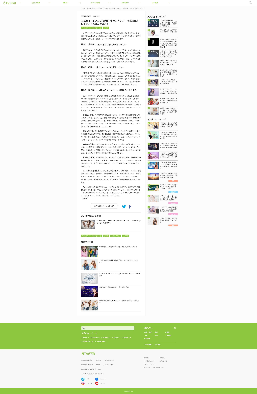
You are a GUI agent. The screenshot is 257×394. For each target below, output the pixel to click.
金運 (156, 332)
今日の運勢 (147, 344)
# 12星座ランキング (87, 28)
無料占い (86, 337)
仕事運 (167, 332)
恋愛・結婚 (147, 332)
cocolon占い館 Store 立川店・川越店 (91, 369)
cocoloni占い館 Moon (87, 364)
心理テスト (117, 337)
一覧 (174, 328)
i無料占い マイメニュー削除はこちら (153, 367)
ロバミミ (98, 360)
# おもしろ (98, 28)
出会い (157, 335)
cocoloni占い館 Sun (86, 360)
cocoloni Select (109, 360)
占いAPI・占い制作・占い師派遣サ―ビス (92, 373)
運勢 (145, 335)
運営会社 (146, 358)
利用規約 (162, 358)
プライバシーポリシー (150, 364)
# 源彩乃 (105, 28)
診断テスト (127, 337)
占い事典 (157, 344)
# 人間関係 (125, 236)
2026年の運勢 (101, 341)
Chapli (98, 364)
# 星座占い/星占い (115, 236)
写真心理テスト (88, 341)
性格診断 (147, 338)
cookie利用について (149, 361)
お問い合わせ (163, 361)
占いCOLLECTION (108, 364)
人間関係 (86, 16)
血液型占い (106, 337)
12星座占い (96, 337)
